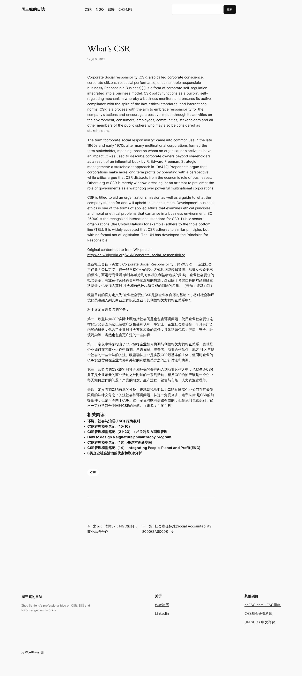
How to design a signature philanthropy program (129, 437)
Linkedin (162, 613)
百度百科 (164, 406)
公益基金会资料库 (258, 613)
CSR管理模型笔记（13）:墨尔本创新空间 (119, 442)
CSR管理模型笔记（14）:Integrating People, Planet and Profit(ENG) (144, 448)
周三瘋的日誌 (33, 9)
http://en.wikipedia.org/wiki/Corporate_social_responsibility (136, 255)
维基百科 (204, 286)
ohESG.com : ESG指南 (262, 605)
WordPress (32, 652)
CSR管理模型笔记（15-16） (109, 426)
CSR (93, 472)
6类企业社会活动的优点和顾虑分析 (114, 453)
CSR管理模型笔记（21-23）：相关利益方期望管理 (127, 432)
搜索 (230, 9)
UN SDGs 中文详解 (259, 622)
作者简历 (162, 605)
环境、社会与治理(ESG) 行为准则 (113, 421)
